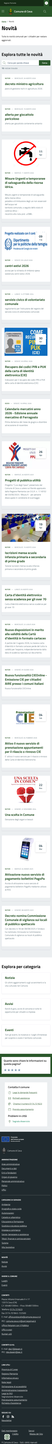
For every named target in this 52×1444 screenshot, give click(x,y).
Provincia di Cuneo (10, 1369)
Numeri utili (7, 1333)
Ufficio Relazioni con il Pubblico (15, 1325)
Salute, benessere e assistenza (15, 1234)
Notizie (7, 78)
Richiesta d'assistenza (11, 1403)
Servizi (31, 1430)
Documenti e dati (9, 1168)
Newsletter (7, 1420)
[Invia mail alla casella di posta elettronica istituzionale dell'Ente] (24, 1317)
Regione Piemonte (10, 3)
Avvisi (7, 403)
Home (4, 21)
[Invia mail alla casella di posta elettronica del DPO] (15, 1348)
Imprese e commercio (11, 1230)
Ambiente (6, 1204)
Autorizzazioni (8, 1213)
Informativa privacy (10, 1378)
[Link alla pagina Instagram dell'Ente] (8, 1416)
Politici (4, 1185)
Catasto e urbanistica (11, 1217)
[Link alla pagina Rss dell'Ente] (12, 1416)
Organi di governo (9, 1177)
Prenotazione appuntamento (14, 1399)
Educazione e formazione (13, 1221)
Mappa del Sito (36, 1433)
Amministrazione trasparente (14, 1390)
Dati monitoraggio (9, 1430)
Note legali (6, 1382)
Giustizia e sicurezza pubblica (14, 1225)
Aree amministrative (11, 1164)
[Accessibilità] (7, 1437)
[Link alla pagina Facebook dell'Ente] (3, 1416)
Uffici (4, 1189)
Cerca (44, 62)
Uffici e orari (7, 1329)
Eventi (4, 1285)
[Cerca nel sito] (43, 11)
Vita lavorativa (8, 1247)
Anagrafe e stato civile (11, 1208)
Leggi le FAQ (7, 1393)
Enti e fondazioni (9, 1172)
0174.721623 (16, 1309)
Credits (15, 1433)
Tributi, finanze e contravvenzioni (16, 1238)
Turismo (5, 1242)
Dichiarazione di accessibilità (14, 1386)
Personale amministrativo (13, 1181)
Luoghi (4, 1280)
